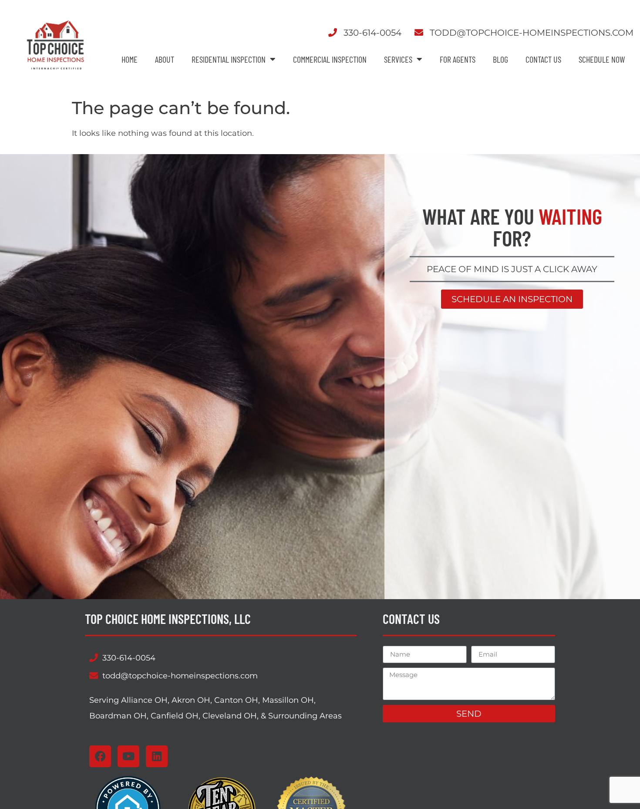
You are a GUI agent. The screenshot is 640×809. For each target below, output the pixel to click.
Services (398, 59)
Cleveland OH (229, 716)
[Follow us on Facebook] (100, 756)
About (164, 59)
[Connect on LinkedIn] (157, 756)
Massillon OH (288, 700)
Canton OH (236, 700)
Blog (500, 59)
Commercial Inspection (330, 59)
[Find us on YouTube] (128, 756)
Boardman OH (118, 716)
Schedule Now (602, 59)
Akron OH (191, 700)
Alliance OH (144, 700)
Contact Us (543, 59)
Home (129, 59)
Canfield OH (175, 716)
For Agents (457, 59)
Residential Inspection (229, 59)
